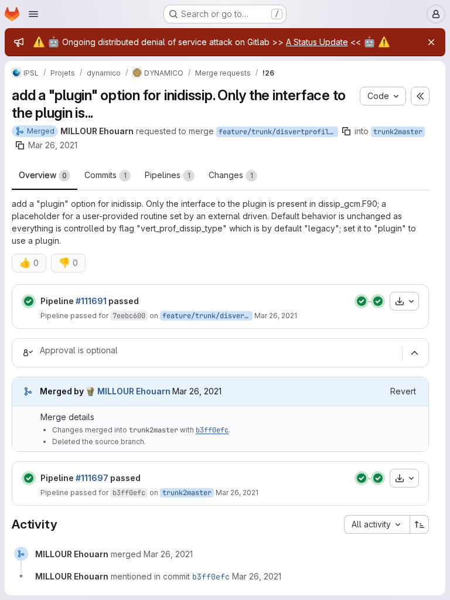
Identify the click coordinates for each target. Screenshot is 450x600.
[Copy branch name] (346, 131)
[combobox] (377, 524)
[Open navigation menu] (33, 14)
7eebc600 (128, 316)
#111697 (92, 478)
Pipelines (167, 175)
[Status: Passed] (29, 301)
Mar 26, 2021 (52, 145)
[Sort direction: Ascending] (419, 524)
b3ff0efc (212, 430)
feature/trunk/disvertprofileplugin (278, 132)
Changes (231, 175)
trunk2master (397, 132)
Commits (105, 175)
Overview (43, 175)
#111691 (91, 301)
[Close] (431, 42)
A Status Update (317, 42)
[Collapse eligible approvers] (414, 353)
